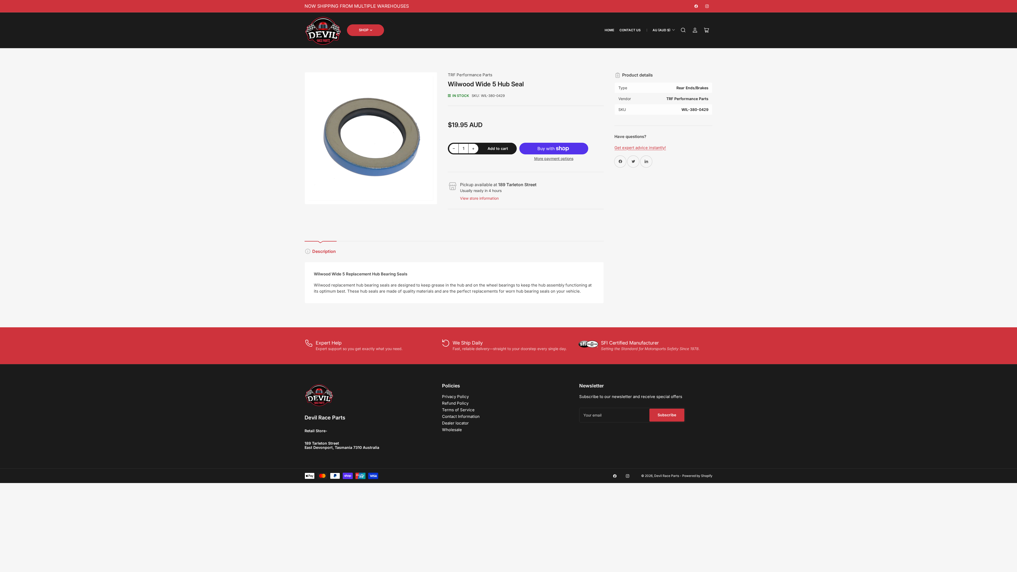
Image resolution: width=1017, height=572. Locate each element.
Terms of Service (458, 409)
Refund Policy (455, 403)
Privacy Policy (455, 396)
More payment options (553, 158)
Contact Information (461, 416)
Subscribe (667, 415)
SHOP (363, 30)
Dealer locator (455, 423)
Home (609, 30)
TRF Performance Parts (470, 74)
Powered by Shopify (697, 476)
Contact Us (630, 30)
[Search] (683, 30)
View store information (479, 198)
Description (324, 251)
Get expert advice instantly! (640, 147)
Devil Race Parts (666, 476)
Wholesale (452, 429)
